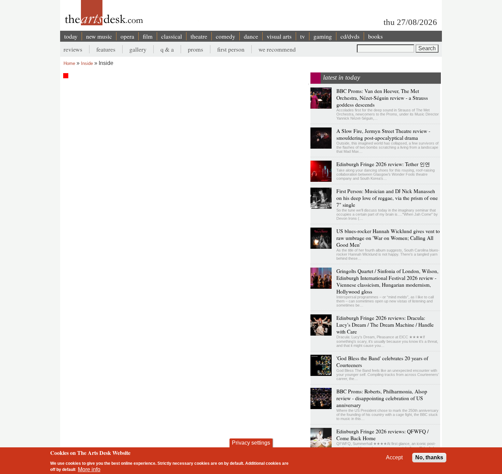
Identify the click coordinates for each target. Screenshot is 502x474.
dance (251, 36)
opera (127, 36)
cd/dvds (350, 36)
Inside (87, 63)
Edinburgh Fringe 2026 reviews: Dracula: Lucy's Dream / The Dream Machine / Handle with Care (385, 324)
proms (195, 49)
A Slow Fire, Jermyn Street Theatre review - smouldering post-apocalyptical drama (383, 134)
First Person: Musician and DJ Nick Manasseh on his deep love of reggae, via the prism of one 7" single (387, 198)
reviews (73, 49)
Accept (394, 457)
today (71, 36)
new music (99, 36)
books (375, 36)
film (148, 36)
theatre (199, 36)
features (105, 49)
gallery (138, 49)
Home (69, 63)
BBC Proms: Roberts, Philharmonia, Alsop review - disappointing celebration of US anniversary (381, 398)
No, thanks (429, 457)
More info (89, 469)
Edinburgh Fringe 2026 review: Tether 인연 (383, 164)
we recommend (277, 49)
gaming (322, 36)
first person (231, 49)
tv (302, 36)
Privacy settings (251, 443)
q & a (167, 49)
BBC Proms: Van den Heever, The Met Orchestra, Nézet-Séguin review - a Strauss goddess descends (382, 97)
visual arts (279, 36)
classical (171, 36)
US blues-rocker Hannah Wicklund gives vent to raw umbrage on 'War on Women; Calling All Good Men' (388, 238)
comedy (225, 36)
